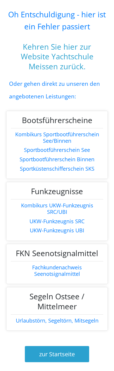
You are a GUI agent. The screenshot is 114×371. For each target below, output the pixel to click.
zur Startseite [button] (57, 354)
